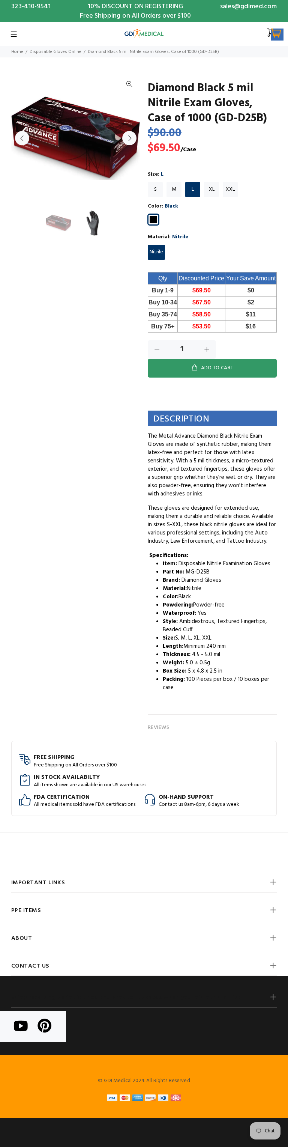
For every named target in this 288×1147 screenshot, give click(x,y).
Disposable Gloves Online (55, 52)
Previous (22, 138)
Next (129, 138)
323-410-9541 (31, 6)
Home (17, 52)
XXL (230, 189)
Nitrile (156, 252)
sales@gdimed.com (248, 6)
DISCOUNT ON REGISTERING (142, 6)
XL (211, 189)
